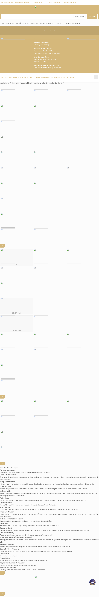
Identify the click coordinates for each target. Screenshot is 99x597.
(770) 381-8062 (54, 2)
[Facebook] (92, 2)
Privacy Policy (57, 77)
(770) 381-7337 (40, 2)
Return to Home (49, 30)
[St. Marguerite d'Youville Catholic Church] (49, 9)
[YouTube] (96, 2)
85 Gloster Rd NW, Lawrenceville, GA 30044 (15, 2)
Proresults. (47, 77)
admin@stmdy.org (70, 2)
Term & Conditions (69, 77)
